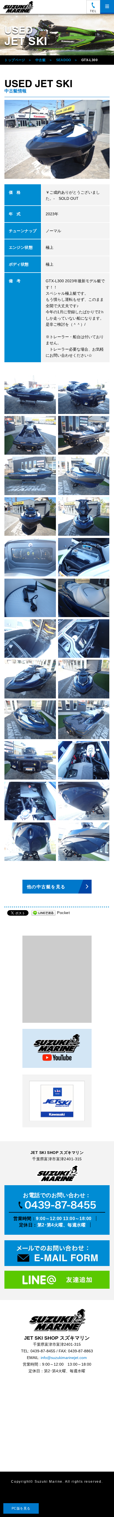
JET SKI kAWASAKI (57, 1101)
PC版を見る (21, 1508)
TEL (93, 11)
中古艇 (40, 60)
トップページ (14, 60)
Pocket (63, 912)
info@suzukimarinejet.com (64, 1358)
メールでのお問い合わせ (56, 1253)
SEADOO (63, 60)
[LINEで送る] (43, 912)
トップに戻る (98, 1501)
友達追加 (56, 1281)
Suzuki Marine (49, 1482)
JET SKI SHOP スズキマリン (57, 1320)
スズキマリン (18, 7)
